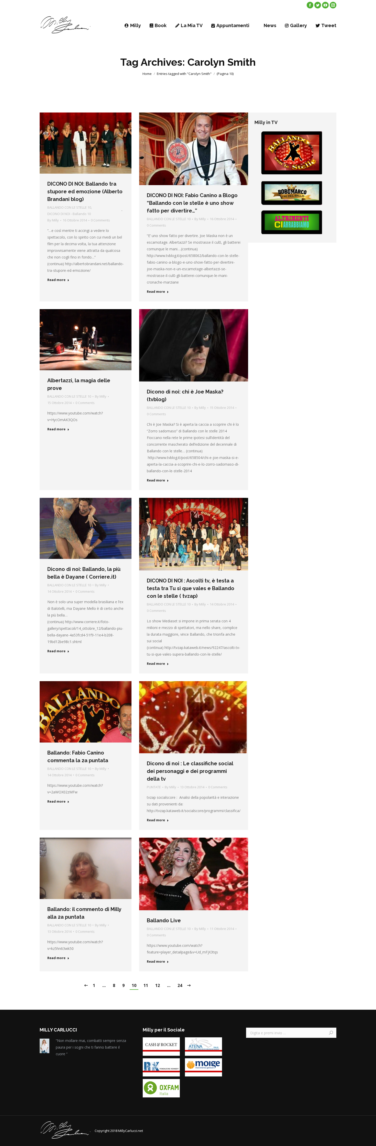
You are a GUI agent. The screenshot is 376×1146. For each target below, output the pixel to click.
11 (145, 985)
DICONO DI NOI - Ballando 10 (69, 213)
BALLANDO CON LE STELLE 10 (69, 207)
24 (180, 985)
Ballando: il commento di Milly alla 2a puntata (84, 913)
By (53, 220)
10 (134, 985)
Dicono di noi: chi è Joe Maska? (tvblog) (185, 395)
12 (157, 985)
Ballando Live (164, 920)
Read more (56, 280)
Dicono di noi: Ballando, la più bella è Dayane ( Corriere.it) (83, 573)
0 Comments (100, 220)
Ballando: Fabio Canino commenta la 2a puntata (77, 756)
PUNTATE (154, 787)
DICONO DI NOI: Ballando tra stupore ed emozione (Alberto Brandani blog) (85, 191)
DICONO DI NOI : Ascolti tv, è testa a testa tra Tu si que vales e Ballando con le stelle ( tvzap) (190, 588)
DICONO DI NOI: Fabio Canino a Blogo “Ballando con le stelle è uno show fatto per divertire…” (192, 203)
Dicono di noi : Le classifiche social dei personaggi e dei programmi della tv (190, 771)
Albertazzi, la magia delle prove (78, 384)
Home (147, 73)
